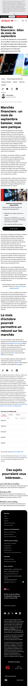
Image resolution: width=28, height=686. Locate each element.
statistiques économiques (15, 343)
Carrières (13, 676)
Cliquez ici (13, 582)
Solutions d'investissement (11, 529)
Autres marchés (8, 525)
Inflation (15, 82)
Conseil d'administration (11, 573)
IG (4, 594)
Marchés (6, 513)
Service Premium (9, 534)
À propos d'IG (13, 598)
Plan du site (9, 594)
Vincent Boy (9, 95)
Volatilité (3, 85)
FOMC (3, 354)
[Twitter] (12, 89)
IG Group (7, 676)
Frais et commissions (10, 532)
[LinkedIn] (17, 89)
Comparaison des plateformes (12, 552)
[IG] (6, 21)
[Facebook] (7, 89)
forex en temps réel (17, 451)
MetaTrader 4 (8, 550)
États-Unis (21, 82)
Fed (13, 352)
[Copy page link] (2, 89)
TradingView (7, 545)
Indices (3, 79)
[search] (23, 20)
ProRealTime (7, 548)
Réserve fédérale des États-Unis (14, 79)
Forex (3, 414)
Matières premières (9, 523)
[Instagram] (9, 613)
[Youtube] (16, 613)
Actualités (7, 556)
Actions (11, 414)
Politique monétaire (6, 82)
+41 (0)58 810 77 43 (17, 569)
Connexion (11, 16)
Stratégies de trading (10, 561)
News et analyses (9, 559)
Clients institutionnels (10, 536)
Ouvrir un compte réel (22, 16)
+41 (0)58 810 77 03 (13, 571)
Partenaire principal (14, 662)
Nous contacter (8, 566)
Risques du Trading (9, 629)
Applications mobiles (10, 543)
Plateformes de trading (11, 540)
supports (16, 362)
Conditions (16, 594)
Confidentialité (8, 596)
